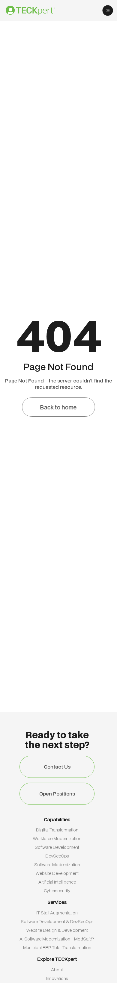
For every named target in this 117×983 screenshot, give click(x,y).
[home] (35, 10)
